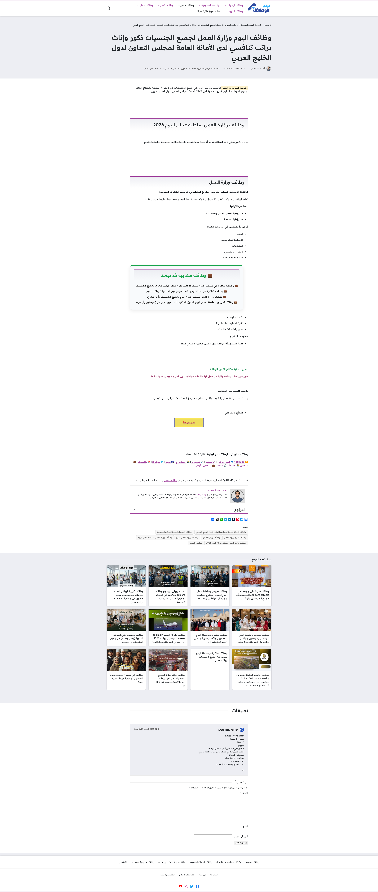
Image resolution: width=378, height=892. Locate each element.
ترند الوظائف (201, 494)
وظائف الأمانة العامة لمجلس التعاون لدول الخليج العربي (221, 532)
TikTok (231, 465)
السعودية (175, 68)
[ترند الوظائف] (259, 8)
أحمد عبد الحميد (257, 68)
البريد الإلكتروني (240, 836)
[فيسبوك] (197, 886)
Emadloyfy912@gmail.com (230, 764)
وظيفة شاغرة (196, 542)
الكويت (166, 68)
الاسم (245, 826)
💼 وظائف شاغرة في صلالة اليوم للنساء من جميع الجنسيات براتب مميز (187, 291)
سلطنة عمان (155, 68)
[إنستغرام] (186, 886)
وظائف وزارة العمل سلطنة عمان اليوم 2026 (226, 542)
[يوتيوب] (180, 886)
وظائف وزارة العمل (211, 537)
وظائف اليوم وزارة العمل (235, 537)
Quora (219, 465)
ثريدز (198, 465)
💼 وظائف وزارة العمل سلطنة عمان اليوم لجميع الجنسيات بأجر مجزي (186, 296)
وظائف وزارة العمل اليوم (187, 537)
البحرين (184, 68)
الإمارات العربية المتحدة (251, 25)
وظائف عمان (170, 480)
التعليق (244, 793)
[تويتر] (191, 886)
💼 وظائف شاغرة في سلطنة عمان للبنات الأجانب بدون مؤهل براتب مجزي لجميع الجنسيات (187, 285)
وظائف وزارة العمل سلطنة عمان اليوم (155, 537)
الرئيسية (267, 25)
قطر (146, 68)
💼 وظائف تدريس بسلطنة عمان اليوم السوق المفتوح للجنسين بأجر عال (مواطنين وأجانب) (186, 302)
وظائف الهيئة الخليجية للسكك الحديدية (174, 532)
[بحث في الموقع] (108, 8)
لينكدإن (244, 465)
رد (243, 769)
